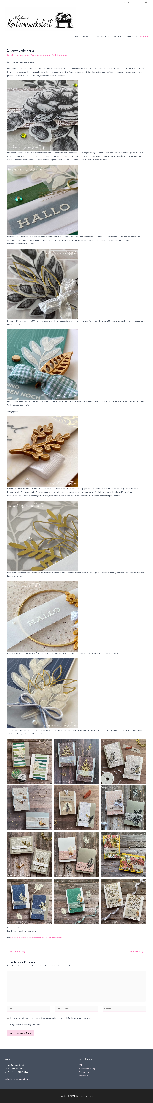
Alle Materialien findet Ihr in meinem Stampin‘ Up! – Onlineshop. (36, 937)
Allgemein (35, 55)
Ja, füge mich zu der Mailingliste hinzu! (24, 1025)
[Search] (146, 2)
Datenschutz (84, 1072)
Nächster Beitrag (138, 951)
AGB (80, 1065)
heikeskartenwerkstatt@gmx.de (18, 1079)
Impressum (83, 1075)
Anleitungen (45, 55)
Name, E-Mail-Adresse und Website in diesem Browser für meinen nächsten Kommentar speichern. (50, 1018)
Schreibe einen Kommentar (18, 55)
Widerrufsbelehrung (87, 1068)
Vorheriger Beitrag (16, 951)
